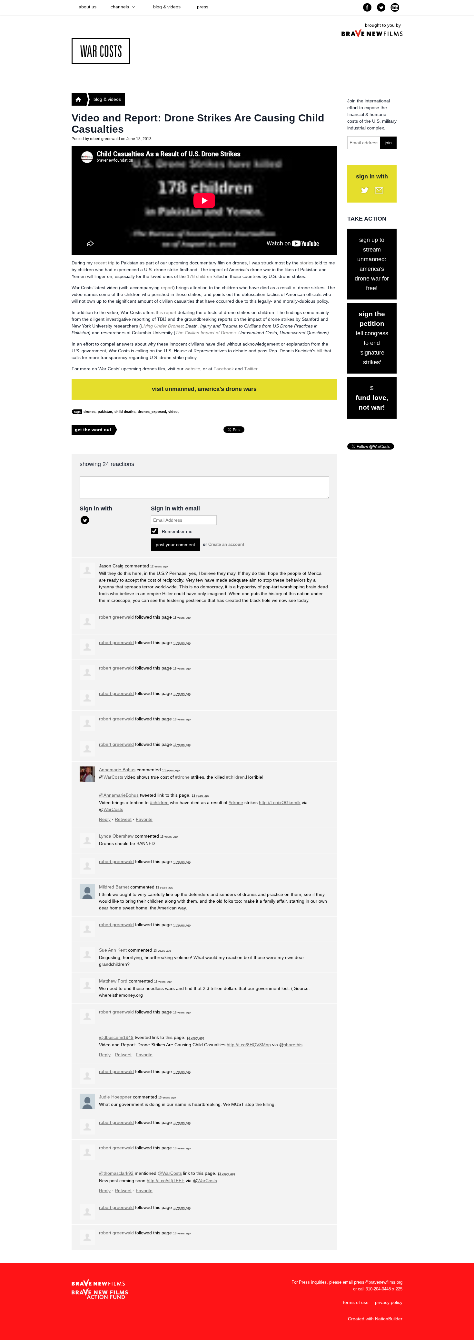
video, (173, 411)
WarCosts (113, 777)
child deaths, (125, 411)
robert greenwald (105, 139)
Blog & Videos (167, 6)
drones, (90, 411)
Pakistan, (105, 411)
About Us (87, 6)
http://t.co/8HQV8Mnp (249, 1044)
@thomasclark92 (116, 1173)
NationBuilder (388, 1318)
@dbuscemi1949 (116, 1037)
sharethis (293, 1044)
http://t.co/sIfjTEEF (165, 1180)
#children (235, 777)
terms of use (356, 1302)
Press (202, 6)
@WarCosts (170, 1173)
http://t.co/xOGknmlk (280, 802)
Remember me (177, 531)
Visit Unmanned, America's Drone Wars (204, 389)
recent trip (104, 262)
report (167, 287)
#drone (182, 777)
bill (319, 350)
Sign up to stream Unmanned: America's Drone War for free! (372, 264)
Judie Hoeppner (115, 1096)
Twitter (250, 368)
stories (306, 262)
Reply (105, 819)
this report (166, 312)
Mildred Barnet (114, 886)
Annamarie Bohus (117, 769)
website (192, 368)
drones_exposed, (152, 411)
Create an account (226, 544)
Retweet (123, 819)
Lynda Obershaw (116, 836)
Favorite (144, 819)
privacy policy (388, 1302)
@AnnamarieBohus (119, 795)
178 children (199, 276)
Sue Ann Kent (113, 950)
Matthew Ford (113, 981)
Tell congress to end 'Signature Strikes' (372, 338)
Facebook (223, 368)
